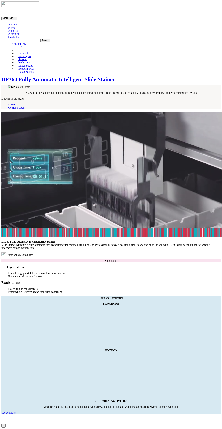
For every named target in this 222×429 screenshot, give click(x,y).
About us (13, 30)
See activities (8, 412)
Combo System (16, 107)
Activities (13, 33)
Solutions (13, 24)
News (11, 27)
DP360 (12, 104)
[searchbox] (24, 40)
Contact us (14, 37)
